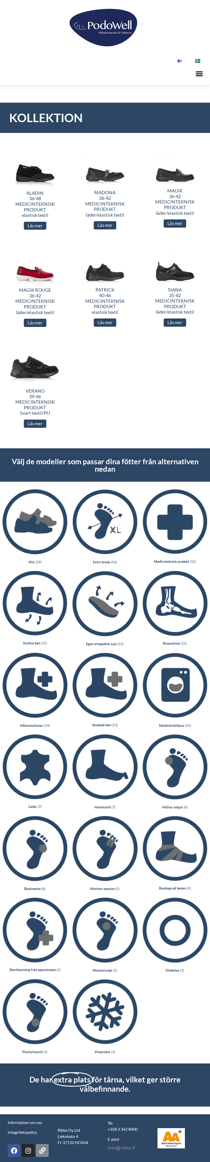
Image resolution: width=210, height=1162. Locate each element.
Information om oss (25, 1122)
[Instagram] (28, 1150)
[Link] (42, 1150)
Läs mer (35, 225)
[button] (199, 74)
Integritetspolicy (22, 1132)
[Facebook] (14, 1150)
